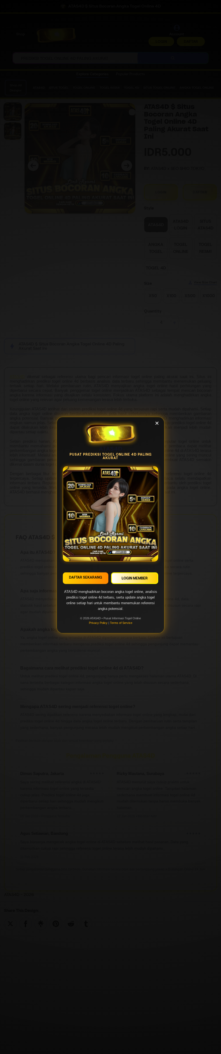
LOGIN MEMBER (135, 580)
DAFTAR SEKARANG (85, 579)
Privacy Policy (98, 624)
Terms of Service (121, 624)
